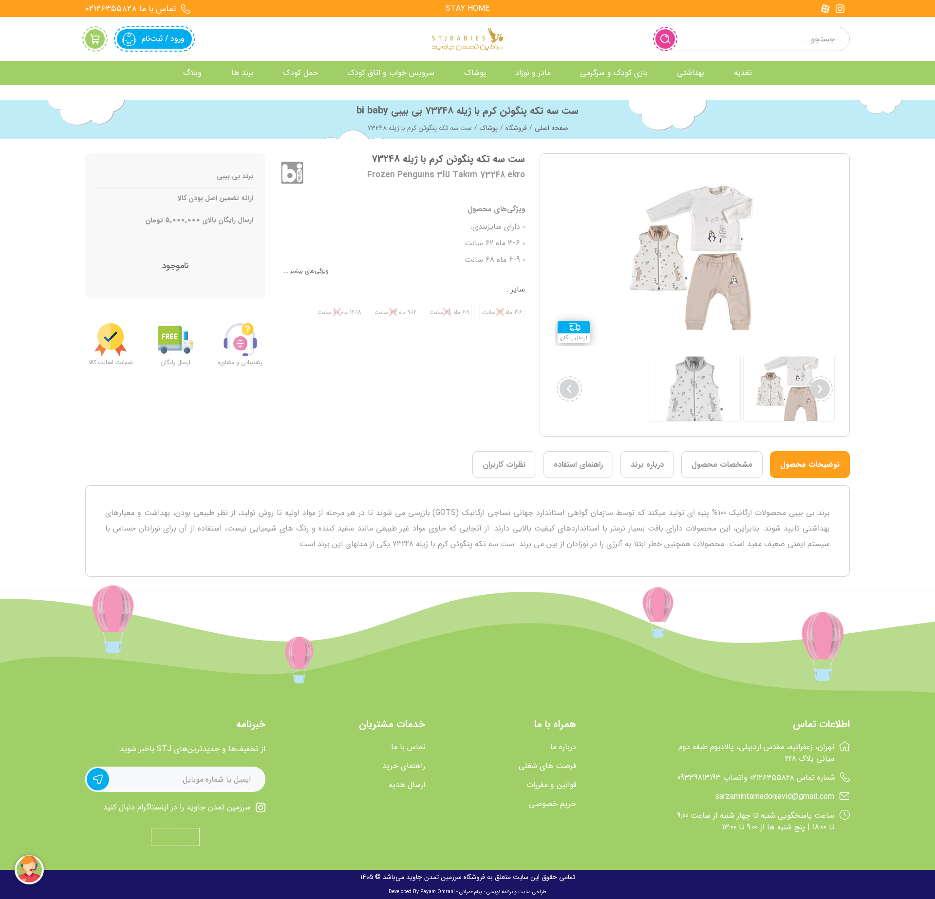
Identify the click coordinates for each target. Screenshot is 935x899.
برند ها (242, 73)
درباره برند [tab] (647, 465)
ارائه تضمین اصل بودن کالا (215, 198)
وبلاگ (192, 73)
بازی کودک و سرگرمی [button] (614, 73)
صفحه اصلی (551, 128)
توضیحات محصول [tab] (810, 465)
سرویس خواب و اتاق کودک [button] (390, 73)
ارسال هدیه (407, 785)
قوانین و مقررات (551, 785)
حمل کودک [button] (300, 73)
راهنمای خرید (403, 766)
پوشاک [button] (475, 73)
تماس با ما (408, 747)
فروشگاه (516, 128)
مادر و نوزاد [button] (533, 73)
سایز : (516, 289)
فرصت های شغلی (547, 766)
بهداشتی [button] (690, 73)
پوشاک (489, 128)
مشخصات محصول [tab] (722, 465)
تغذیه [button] (743, 73)
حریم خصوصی (552, 804)
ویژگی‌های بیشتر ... (306, 270)
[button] (569, 389)
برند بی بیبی (235, 176)
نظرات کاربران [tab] (504, 465)
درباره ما (563, 747)
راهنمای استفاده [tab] (578, 465)
